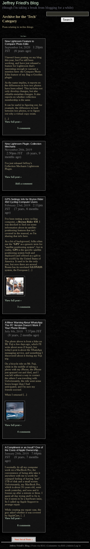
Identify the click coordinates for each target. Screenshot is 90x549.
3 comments (23, 306)
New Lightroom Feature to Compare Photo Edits (19, 42)
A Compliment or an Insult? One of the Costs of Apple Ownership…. (24, 448)
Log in (77, 545)
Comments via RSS (56, 545)
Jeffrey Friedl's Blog (20, 3)
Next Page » (24, 36)
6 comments (23, 525)
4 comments (23, 431)
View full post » (13, 121)
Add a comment (23, 183)
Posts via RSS (38, 545)
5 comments (23, 128)
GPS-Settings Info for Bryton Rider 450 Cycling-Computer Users (24, 200)
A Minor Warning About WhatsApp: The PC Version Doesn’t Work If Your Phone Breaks (24, 325)
